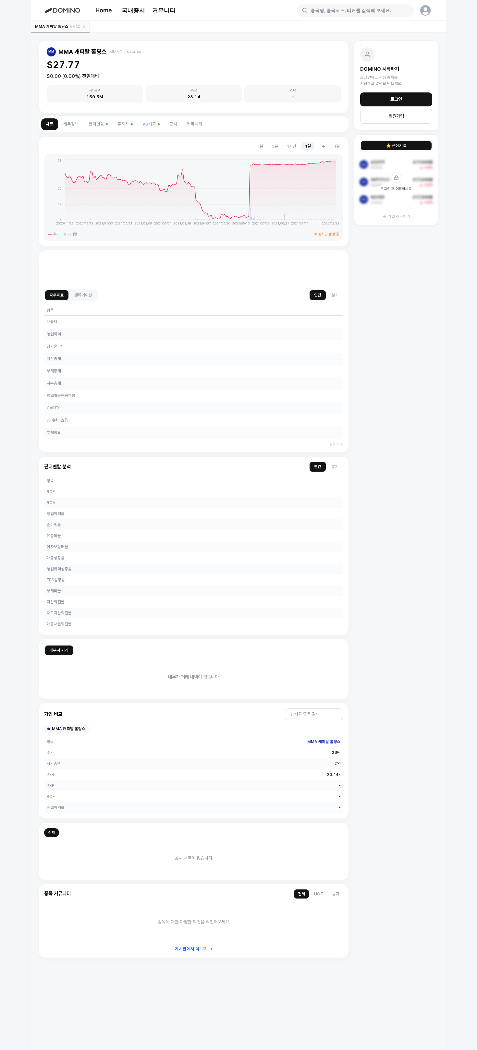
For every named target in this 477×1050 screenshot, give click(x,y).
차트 (50, 124)
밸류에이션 (83, 295)
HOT (318, 893)
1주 (322, 146)
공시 (173, 124)
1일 (308, 146)
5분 (275, 146)
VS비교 (149, 124)
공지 (335, 893)
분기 (335, 295)
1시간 (291, 146)
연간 (317, 295)
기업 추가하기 (399, 216)
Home (103, 10)
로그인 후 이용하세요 (396, 189)
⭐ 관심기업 (396, 145)
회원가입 (396, 116)
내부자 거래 (59, 650)
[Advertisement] (194, 270)
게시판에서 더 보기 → (194, 949)
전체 (51, 832)
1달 (337, 146)
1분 (260, 146)
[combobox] (359, 10)
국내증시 (133, 10)
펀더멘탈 (96, 124)
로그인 (396, 99)
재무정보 (71, 124)
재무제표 (57, 295)
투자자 (123, 124)
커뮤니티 (164, 10)
